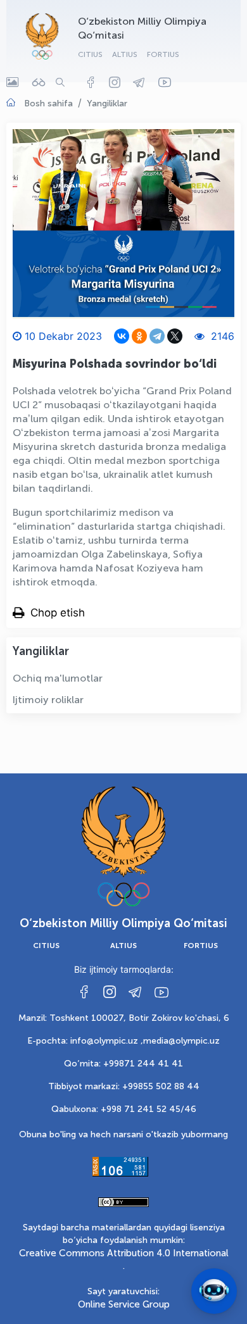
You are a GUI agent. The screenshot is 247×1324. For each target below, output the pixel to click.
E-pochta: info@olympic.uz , (85, 1040)
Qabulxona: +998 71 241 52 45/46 (123, 1109)
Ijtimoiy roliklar (48, 700)
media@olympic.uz (181, 1040)
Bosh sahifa (48, 103)
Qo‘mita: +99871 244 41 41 (123, 1063)
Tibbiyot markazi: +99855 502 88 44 (124, 1086)
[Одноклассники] (139, 336)
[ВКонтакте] (121, 336)
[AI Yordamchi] (214, 1291)
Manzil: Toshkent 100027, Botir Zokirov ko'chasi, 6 (123, 1018)
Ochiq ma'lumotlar (58, 678)
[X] (174, 336)
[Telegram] (157, 336)
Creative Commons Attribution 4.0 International (124, 1253)
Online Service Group (124, 1304)
